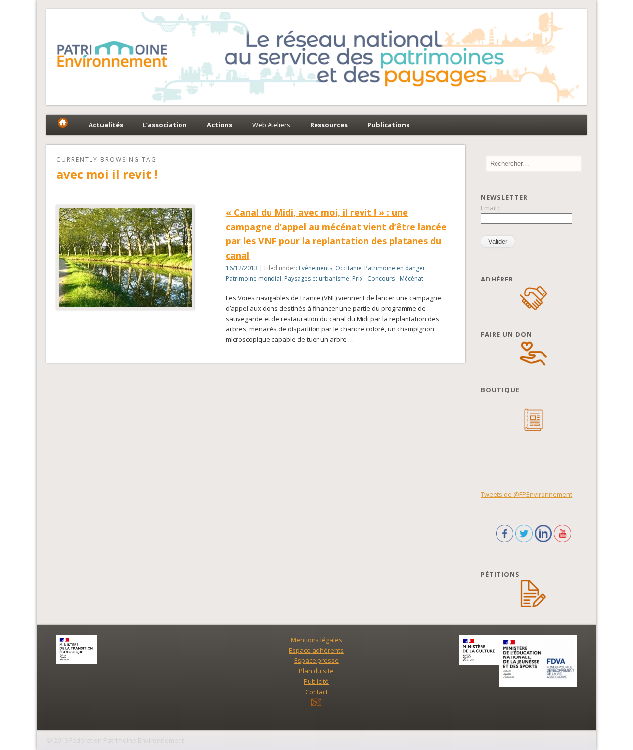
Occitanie (348, 268)
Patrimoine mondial (253, 278)
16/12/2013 (242, 268)
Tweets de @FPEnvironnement (526, 494)
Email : (490, 207)
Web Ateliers (271, 124)
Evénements (315, 268)
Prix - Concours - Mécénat (387, 278)
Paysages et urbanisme (316, 278)
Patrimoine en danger (394, 268)
